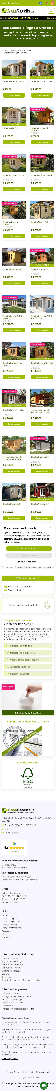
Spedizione (7, 977)
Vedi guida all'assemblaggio (18, 877)
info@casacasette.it (14, 833)
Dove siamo (7, 1006)
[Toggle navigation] (44, 11)
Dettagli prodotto (14, 95)
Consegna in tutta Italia (28, 1077)
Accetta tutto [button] (28, 548)
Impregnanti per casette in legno (17, 996)
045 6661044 (32, 825)
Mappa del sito (43, 1072)
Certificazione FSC (10, 993)
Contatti (5, 937)
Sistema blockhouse (11, 971)
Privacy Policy (12, 1072)
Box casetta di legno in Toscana (20, 50)
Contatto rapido (9, 3)
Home (4, 50)
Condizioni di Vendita (12, 968)
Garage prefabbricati (11, 928)
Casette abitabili (9, 925)
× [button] (50, 527)
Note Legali (27, 1072)
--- (10, 829)
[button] (28, 562)
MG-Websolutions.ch (28, 1087)
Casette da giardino (11, 922)
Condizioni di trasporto (12, 965)
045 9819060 (15, 825)
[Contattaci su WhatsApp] (44, 1086)
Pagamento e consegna (12, 961)
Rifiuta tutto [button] (29, 555)
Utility (4, 934)
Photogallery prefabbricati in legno (18, 1009)
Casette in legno (9, 918)
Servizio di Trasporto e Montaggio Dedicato (22, 980)
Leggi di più (24, 542)
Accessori (6, 931)
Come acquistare (10, 958)
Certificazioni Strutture (12, 1003)
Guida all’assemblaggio (12, 999)
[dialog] (28, 545)
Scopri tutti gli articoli (10, 1059)
